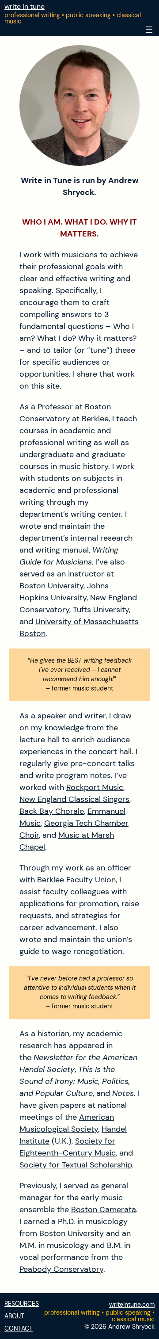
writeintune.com (132, 1304)
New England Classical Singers (74, 799)
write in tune (24, 6)
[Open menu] (149, 29)
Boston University (51, 585)
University (69, 597)
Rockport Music (94, 787)
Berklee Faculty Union (76, 879)
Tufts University (101, 609)
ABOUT (14, 1316)
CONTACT (18, 1328)
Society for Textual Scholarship (75, 1165)
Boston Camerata (103, 1209)
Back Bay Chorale (51, 811)
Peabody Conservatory (61, 1269)
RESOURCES (21, 1304)
